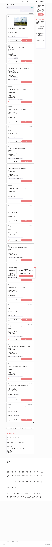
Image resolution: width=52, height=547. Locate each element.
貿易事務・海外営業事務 (13, 496)
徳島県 (19, 472)
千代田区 (27, 481)
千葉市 (12, 475)
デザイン (11, 497)
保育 (7, 496)
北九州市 (8, 476)
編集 (17, 497)
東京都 (34, 468)
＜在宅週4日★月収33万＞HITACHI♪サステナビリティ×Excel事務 (15, 450)
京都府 (31, 471)
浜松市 (31, 475)
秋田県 (19, 468)
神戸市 (38, 475)
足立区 (8, 482)
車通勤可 (33, 488)
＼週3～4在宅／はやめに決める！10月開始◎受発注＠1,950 (40, 33)
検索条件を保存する (23, 10)
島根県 (31, 472)
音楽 (7, 497)
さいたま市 (16, 475)
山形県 (27, 468)
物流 (25, 497)
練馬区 (23, 482)
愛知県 (8, 471)
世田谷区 (31, 482)
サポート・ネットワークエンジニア (30, 496)
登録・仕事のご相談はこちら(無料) (26, 275)
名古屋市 (23, 475)
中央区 (8, 481)
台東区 (19, 482)
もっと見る (20, 424)
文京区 (19, 481)
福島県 (31, 468)
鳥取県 (34, 472)
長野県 (13, 541)
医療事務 (18, 493)
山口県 (38, 472)
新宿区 (34, 482)
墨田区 (38, 481)
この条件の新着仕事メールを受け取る (27, 428)
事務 (34, 493)
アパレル (11, 493)
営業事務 (28, 497)
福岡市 (42, 475)
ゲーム (37, 497)
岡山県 (23, 472)
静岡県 (12, 471)
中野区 (12, 482)
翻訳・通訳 (38, 493)
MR (14, 497)
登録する (40, 14)
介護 (7, 493)
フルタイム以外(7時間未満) (10, 488)
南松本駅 (8, 462)
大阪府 (23, 471)
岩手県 (15, 468)
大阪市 (34, 475)
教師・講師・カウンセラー (28, 493)
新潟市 (19, 475)
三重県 (19, 471)
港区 (11, 481)
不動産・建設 (39, 496)
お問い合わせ (37, 1)
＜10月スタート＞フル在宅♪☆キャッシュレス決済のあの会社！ (15, 444)
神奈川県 (38, 468)
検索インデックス (38, 488)
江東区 (38, 482)
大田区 (34, 481)
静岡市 (27, 475)
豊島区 (27, 482)
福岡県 (42, 472)
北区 (41, 482)
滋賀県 (34, 471)
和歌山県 (42, 471)
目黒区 (15, 481)
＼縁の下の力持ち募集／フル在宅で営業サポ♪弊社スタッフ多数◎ (40, 43)
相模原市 (8, 475)
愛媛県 (8, 472)
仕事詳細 (15, 40)
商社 (40, 497)
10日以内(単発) (18, 488)
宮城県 (23, 468)
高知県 (15, 472)
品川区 (23, 481)
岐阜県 (15, 471)
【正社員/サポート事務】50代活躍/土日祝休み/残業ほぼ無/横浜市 (40, 25)
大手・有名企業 (28, 488)
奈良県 (38, 471)
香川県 (12, 472)
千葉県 (42, 468)
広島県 (27, 472)
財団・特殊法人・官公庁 (21, 496)
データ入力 (22, 493)
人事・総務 (33, 497)
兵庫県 (27, 471)
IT (14, 493)
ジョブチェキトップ (9, 541)
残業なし (23, 488)
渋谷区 (42, 481)
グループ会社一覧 (48, 544)
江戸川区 (31, 481)
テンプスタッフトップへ (43, 1)
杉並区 (15, 482)
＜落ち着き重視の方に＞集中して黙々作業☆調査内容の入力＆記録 (15, 438)
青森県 (12, 468)
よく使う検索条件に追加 (13, 428)
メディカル (21, 497)
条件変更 (32, 7)
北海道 (8, 468)
